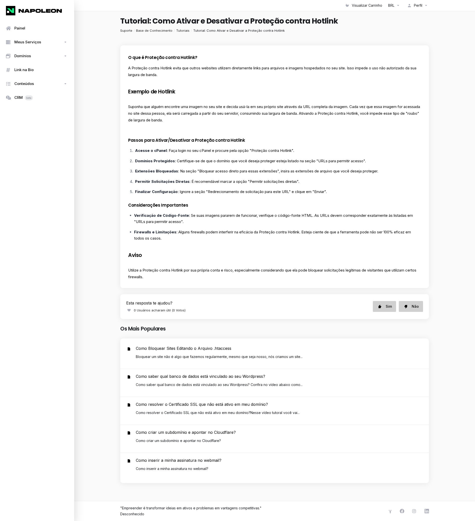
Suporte (126, 30)
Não (415, 306)
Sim (389, 306)
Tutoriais (183, 30)
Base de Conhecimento (154, 30)
